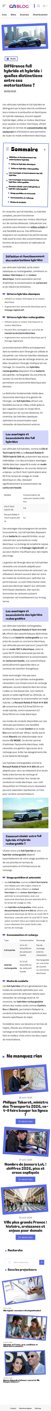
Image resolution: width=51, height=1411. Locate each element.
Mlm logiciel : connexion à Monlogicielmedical (22, 1310)
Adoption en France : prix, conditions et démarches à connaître (20, 1345)
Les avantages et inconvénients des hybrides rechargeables (24, 180)
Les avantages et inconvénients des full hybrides (25, 173)
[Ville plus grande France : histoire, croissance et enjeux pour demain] (24, 1199)
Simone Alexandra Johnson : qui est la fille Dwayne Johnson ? (21, 1381)
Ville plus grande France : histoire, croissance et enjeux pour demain (25, 1226)
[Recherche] (38, 6)
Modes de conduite (18, 202)
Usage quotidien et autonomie (22, 193)
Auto (13, 58)
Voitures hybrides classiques (23, 164)
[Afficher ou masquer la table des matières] (42, 149)
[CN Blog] (19, 6)
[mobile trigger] (5, 6)
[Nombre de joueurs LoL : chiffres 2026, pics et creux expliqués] (26, 1142)
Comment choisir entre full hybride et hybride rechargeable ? (24, 187)
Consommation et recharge (21, 197)
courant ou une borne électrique (20, 333)
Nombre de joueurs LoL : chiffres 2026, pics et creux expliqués (26, 1168)
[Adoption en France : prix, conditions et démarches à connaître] (26, 1327)
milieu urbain (37, 227)
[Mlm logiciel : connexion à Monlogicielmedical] (24, 1290)
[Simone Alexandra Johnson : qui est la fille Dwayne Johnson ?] (25, 1363)
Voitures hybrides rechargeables (25, 168)
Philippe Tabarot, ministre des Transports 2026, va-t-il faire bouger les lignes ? (25, 1108)
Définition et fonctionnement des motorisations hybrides (23, 158)
